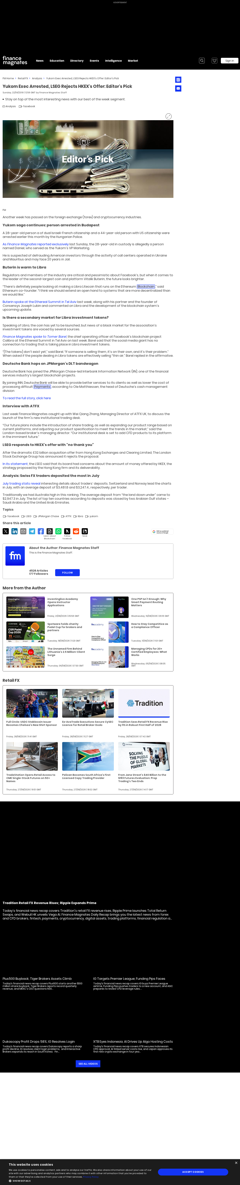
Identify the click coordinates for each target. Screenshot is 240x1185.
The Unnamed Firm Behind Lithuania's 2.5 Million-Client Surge (66, 652)
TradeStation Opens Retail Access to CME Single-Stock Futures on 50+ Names (30, 778)
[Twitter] (6, 531)
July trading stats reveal (21, 483)
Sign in (229, 61)
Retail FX (23, 78)
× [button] (236, 1163)
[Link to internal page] (15, 556)
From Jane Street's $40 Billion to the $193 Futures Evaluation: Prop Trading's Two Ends (142, 778)
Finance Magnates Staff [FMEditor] (53, 92)
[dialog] (120, 1172)
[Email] (23, 531)
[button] (80, 1180)
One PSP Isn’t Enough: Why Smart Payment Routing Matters (148, 602)
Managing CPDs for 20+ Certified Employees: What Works (149, 652)
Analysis (37, 78)
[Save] (85, 532)
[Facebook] (41, 531)
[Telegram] (32, 531)
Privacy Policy (91, 1176)
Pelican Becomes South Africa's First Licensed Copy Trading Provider (86, 776)
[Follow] (67, 534)
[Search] (202, 60)
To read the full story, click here (27, 398)
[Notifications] (214, 60)
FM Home (8, 78)
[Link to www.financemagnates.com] (25, 607)
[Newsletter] (178, 80)
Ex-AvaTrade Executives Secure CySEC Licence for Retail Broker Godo (87, 723)
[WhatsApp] (58, 531)
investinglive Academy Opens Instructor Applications (62, 602)
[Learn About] (50, 534)
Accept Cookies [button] (193, 1171)
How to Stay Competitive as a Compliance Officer (149, 625)
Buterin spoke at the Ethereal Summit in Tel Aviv (39, 302)
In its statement (15, 464)
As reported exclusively (36, 244)
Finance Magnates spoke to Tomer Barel (34, 336)
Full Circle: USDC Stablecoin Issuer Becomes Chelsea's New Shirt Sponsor (31, 723)
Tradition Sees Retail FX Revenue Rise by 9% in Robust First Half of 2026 (143, 723)
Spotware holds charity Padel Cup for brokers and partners (64, 627)
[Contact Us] (178, 88)
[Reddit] (76, 531)
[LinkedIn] (14, 531)
